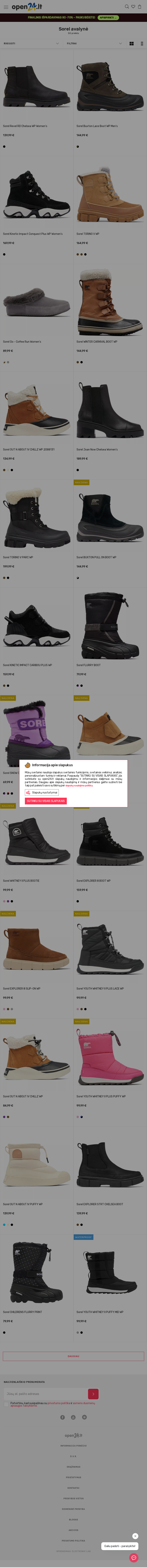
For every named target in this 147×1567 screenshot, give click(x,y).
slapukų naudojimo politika (79, 785)
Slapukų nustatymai (44, 792)
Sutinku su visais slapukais (46, 801)
